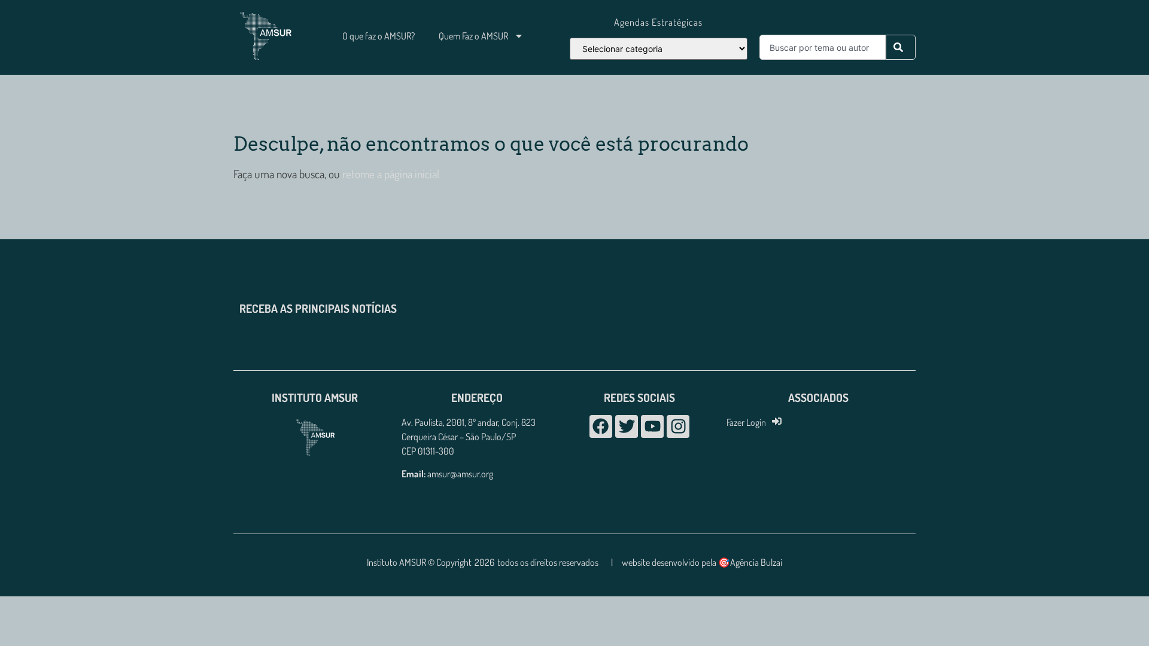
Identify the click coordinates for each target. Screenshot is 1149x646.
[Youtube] (652, 426)
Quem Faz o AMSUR (473, 36)
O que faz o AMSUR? (378, 36)
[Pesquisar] (901, 47)
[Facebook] (600, 426)
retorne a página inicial (389, 173)
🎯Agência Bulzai (750, 562)
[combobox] (822, 47)
